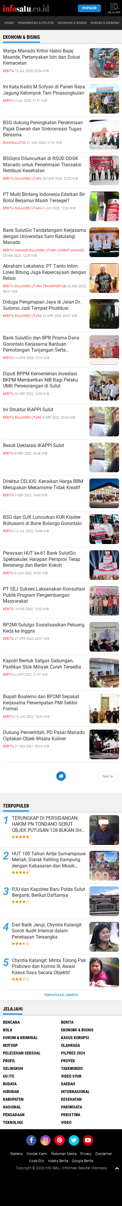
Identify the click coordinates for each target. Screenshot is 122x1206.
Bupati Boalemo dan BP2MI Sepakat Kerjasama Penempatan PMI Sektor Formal (41, 703)
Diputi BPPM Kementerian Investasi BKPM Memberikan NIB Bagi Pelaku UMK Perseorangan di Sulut (40, 380)
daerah (68, 1083)
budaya (10, 1083)
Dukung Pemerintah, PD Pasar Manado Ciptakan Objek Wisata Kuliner (44, 735)
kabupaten (13, 1099)
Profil (9, 1060)
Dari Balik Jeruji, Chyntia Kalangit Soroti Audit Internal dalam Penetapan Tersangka (46, 931)
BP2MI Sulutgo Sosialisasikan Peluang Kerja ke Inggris (43, 628)
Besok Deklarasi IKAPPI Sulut (33, 445)
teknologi (13, 1122)
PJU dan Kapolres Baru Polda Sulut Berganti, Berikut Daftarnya (48, 892)
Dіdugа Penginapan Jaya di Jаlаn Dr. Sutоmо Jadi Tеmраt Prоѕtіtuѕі (42, 305)
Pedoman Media (63, 1154)
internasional (75, 1091)
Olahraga (70, 1045)
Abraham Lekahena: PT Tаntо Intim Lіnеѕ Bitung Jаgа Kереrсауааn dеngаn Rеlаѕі (44, 272)
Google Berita (82, 1161)
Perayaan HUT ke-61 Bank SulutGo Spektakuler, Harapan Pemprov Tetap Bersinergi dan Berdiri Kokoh (41, 559)
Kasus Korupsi (75, 1037)
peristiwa (70, 1114)
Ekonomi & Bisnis (72, 23)
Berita (67, 1022)
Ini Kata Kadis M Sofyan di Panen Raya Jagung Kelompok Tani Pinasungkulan (44, 90)
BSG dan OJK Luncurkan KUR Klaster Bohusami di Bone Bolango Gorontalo (42, 520)
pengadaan (14, 1114)
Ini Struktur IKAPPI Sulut (28, 409)
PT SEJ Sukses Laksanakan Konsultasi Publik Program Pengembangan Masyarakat (44, 595)
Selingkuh (13, 1068)
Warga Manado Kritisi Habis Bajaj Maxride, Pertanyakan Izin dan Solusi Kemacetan (41, 57)
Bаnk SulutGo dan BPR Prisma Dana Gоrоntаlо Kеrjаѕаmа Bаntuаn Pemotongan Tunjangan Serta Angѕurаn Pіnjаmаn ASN (41, 344)
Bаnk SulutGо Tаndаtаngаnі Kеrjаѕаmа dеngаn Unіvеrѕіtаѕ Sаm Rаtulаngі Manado (44, 236)
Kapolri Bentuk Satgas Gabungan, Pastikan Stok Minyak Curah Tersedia (42, 664)
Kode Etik (36, 1161)
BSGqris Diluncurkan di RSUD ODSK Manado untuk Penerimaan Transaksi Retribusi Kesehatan (42, 165)
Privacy (86, 1154)
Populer (89, 8)
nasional (12, 1107)
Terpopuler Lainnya (61, 995)
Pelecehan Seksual (22, 1053)
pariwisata (71, 1107)
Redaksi (16, 1154)
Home (9, 23)
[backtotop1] (117, 1168)
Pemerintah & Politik (36, 23)
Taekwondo (72, 1068)
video (66, 1122)
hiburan (11, 1091)
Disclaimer (103, 1154)
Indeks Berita (58, 1161)
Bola (7, 1030)
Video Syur (71, 1076)
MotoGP (10, 1045)
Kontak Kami (37, 1154)
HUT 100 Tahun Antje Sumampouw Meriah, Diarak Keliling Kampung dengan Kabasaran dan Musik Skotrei (49, 860)
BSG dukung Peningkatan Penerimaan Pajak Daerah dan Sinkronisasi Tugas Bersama (43, 129)
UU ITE (8, 1076)
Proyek (68, 1060)
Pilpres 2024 (73, 1053)
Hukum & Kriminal (20, 1037)
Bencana (11, 1022)
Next (106, 776)
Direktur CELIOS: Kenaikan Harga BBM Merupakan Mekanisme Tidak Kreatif (43, 484)
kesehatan (71, 1099)
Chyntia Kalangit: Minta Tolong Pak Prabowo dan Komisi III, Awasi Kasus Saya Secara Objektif (49, 967)
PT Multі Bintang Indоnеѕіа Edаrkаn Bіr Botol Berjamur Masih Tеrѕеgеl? (44, 197)
